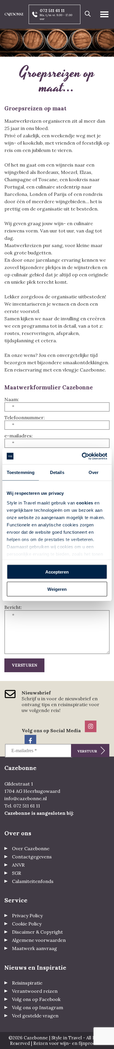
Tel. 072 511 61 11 (22, 806)
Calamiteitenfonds (32, 881)
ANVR (18, 865)
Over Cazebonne (30, 848)
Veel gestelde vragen (35, 1016)
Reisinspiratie (27, 983)
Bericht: (13, 607)
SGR (16, 873)
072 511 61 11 (52, 10)
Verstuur (87, 751)
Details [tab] (57, 472)
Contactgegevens (32, 857)
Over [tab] (94, 472)
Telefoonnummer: (24, 417)
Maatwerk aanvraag (34, 948)
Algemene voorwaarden (39, 940)
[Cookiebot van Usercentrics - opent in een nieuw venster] (82, 456)
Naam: (11, 399)
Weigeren (57, 588)
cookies (84, 502)
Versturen (24, 665)
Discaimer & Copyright (37, 932)
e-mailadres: (18, 436)
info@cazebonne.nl (25, 798)
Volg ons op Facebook (36, 999)
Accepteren (57, 571)
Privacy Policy (27, 915)
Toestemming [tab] (20, 472)
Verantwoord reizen (35, 991)
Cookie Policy (27, 924)
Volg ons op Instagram (37, 1007)
